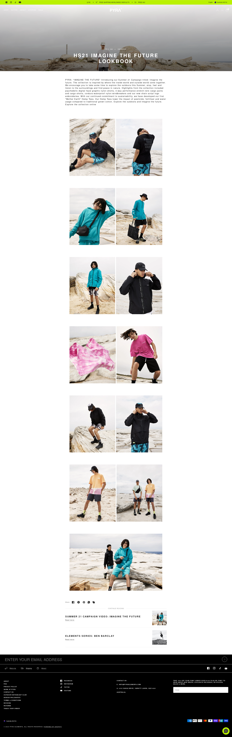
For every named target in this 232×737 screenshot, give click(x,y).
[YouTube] (20, 2)
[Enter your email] (224, 659)
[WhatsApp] (89, 602)
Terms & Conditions (12, 700)
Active (14, 10)
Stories (32, 10)
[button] (226, 731)
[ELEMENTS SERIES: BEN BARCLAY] (159, 637)
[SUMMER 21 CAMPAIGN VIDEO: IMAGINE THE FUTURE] (159, 618)
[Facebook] (6, 2)
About (23, 10)
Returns (7, 706)
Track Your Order (12, 708)
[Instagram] (11, 2)
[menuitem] (7, 10)
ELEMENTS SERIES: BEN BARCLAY (89, 636)
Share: (67, 602)
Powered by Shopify (53, 727)
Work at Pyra (10, 689)
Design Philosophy (12, 697)
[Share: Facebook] (73, 602)
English (211, 2)
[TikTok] (15, 2)
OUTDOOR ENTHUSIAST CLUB (15, 695)
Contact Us (9, 692)
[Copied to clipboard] (94, 602)
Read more (69, 620)
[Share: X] (78, 602)
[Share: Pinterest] (84, 602)
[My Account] (217, 10)
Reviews (7, 703)
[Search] (222, 10)
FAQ (5, 684)
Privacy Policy (10, 686)
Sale (41, 10)
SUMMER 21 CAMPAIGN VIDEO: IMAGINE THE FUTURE (103, 616)
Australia (222, 2)
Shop (6, 10)
